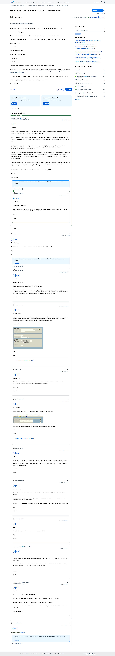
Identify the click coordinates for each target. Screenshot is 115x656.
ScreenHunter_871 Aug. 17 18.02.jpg (24, 438)
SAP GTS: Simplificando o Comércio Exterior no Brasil (87, 61)
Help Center (59, 2)
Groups (37, 2)
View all (77, 99)
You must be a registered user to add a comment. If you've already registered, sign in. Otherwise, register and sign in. (40, 182)
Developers (43, 2)
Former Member (18, 17)
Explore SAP (96, 2)
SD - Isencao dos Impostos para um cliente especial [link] (58, 5)
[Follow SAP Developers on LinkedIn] (94, 653)
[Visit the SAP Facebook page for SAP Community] (87, 653)
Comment (68, 89)
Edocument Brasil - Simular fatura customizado (86, 46)
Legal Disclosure (39, 653)
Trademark (46, 653)
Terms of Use (26, 653)
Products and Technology (28, 2)
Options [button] (104, 10)
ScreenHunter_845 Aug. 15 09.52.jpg (24, 360)
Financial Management (32, 5)
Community (18, 1)
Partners (49, 2)
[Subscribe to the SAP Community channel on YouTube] (92, 653)
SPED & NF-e (22, 632)
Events (53, 2)
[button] (100, 17)
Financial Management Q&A (42, 5)
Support (52, 653)
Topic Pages (66, 2)
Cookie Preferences (59, 653)
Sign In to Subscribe (97, 10)
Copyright (33, 653)
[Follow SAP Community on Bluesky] (89, 653)
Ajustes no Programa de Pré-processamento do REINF (88, 57)
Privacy (21, 653)
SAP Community (13, 5)
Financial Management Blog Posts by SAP (86, 54)
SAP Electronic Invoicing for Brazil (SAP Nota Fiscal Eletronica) (21, 23)
